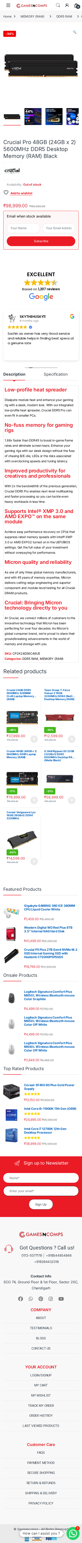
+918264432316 (46, 1262)
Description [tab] (14, 374)
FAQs (41, 1453)
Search (58, 5)
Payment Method (41, 1463)
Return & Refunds (41, 1483)
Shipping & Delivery (41, 1493)
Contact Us (41, 1348)
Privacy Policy (41, 1503)
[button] (75, 32)
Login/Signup (41, 1375)
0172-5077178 (31, 1255)
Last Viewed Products (41, 1426)
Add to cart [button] (34, 739)
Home (7, 16)
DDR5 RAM (64, 16)
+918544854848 (59, 1255)
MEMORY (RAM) (32, 16)
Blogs (41, 1338)
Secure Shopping (41, 1473)
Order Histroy (41, 1416)
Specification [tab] (56, 374)
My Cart (41, 1385)
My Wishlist (41, 1395)
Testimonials (41, 1328)
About (41, 1318)
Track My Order (41, 1406)
